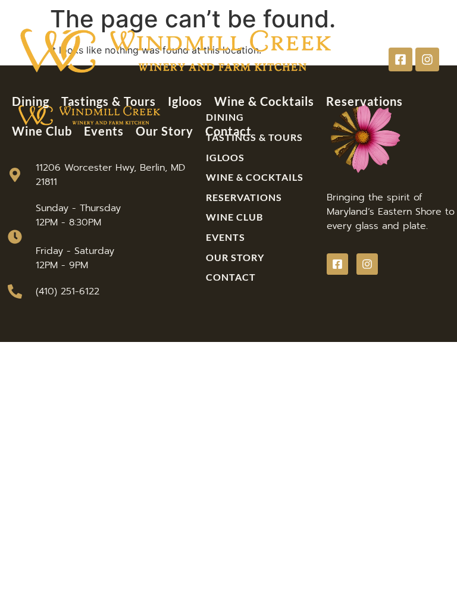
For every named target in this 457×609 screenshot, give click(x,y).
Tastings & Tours (108, 101)
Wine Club (42, 131)
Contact (228, 131)
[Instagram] (427, 59)
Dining (30, 101)
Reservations (364, 101)
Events (104, 131)
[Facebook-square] (400, 59)
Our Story (164, 131)
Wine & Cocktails (264, 101)
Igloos (185, 101)
